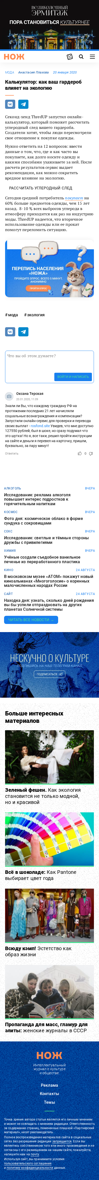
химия (10, 550)
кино (8, 570)
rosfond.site (40, 426)
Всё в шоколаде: (40, 875)
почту (35, 1154)
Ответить (12, 453)
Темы (49, 1102)
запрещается (62, 1141)
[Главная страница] (14, 57)
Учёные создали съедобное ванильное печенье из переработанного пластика (42, 559)
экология (36, 314)
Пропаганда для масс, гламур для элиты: (46, 1027)
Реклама (49, 1085)
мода (9, 72)
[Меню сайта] (92, 57)
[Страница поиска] (81, 56)
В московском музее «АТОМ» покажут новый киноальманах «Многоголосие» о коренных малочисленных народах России (48, 581)
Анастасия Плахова (33, 72)
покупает (74, 197)
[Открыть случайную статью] (70, 56)
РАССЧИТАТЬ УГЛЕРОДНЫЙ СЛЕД (40, 188)
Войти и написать (73, 377)
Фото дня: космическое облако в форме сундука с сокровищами (43, 520)
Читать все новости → (31, 620)
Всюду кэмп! (38, 951)
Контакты (49, 1093)
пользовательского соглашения (28, 1163)
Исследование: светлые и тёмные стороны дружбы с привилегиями (46, 540)
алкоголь (12, 488)
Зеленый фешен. (43, 796)
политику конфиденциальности (30, 1168)
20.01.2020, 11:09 (27, 399)
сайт (8, 594)
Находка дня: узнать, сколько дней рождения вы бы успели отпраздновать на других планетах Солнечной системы (49, 605)
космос (11, 512)
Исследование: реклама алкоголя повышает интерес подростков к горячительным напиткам (37, 499)
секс (8, 531)
